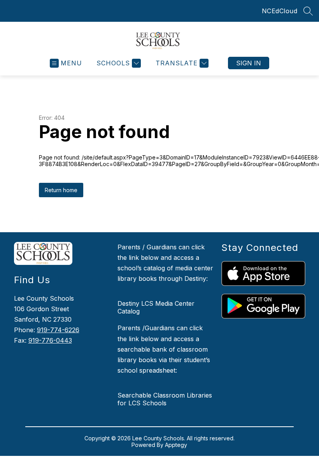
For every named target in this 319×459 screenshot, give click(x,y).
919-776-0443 (50, 340)
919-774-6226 (58, 330)
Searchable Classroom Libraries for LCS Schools (164, 399)
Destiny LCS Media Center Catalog (156, 307)
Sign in (248, 63)
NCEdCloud (280, 11)
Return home (61, 190)
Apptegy (176, 444)
